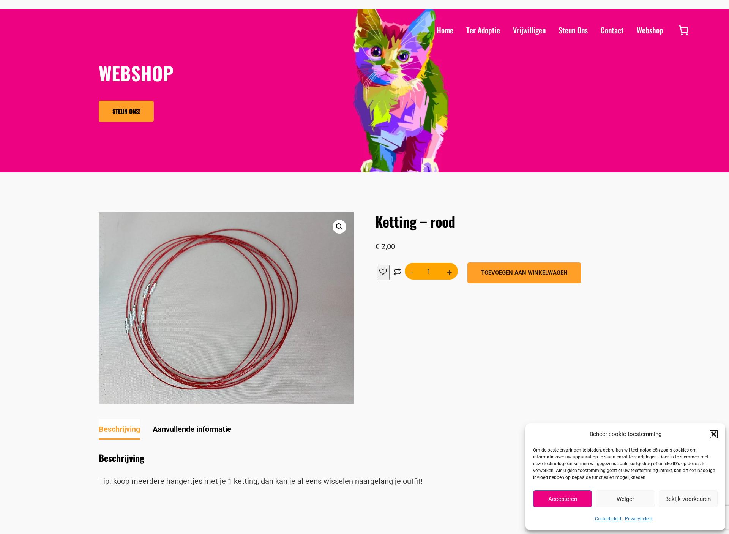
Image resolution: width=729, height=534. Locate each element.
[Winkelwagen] (683, 30)
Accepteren (562, 499)
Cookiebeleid (608, 518)
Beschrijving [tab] (119, 429)
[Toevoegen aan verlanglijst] (383, 272)
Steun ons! (126, 111)
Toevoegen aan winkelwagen (524, 272)
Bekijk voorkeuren (688, 499)
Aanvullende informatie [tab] (192, 429)
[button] (714, 434)
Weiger (625, 499)
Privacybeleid (638, 518)
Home (445, 30)
